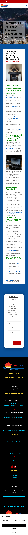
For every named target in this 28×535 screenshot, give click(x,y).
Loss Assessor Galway (9, 405)
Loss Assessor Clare (19, 417)
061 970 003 (17, 271)
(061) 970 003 (14, 415)
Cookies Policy (14, 475)
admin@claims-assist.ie (15, 460)
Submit (17, 342)
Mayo (18, 108)
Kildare (17, 106)
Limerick (11, 270)
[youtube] (6, 1)
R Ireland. (14, 506)
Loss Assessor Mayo (19, 405)
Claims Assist (9, 280)
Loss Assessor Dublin (8, 430)
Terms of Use (14, 477)
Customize (14, 528)
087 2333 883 (18, 453)
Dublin (12, 106)
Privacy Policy (14, 474)
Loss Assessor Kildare (19, 430)
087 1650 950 (11, 453)
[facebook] (3, 1)
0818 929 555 (12, 275)
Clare (14, 270)
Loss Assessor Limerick (8, 417)
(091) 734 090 (14, 403)
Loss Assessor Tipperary (14, 418)
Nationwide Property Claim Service (14, 441)
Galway (14, 108)
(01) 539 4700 (14, 428)
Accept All (14, 525)
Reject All (14, 532)
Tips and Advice (16, 61)
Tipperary (11, 271)
